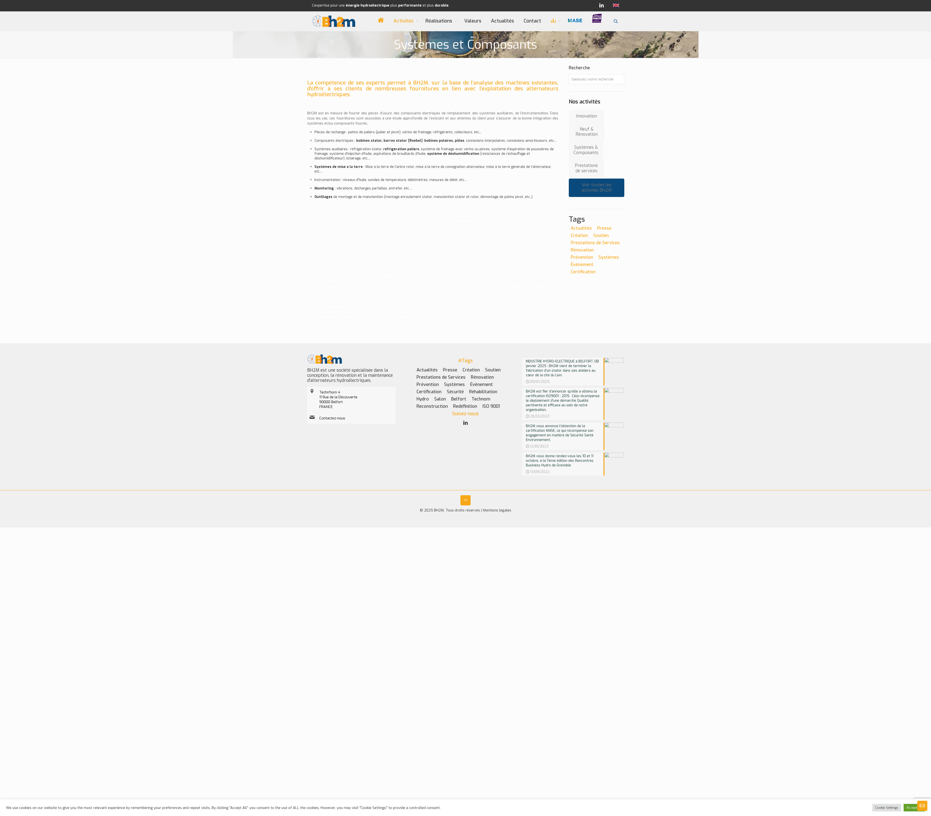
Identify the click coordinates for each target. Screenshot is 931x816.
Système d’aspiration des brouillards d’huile (401, 282)
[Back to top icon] (465, 500)
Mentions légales (497, 510)
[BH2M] (334, 21)
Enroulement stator (401, 226)
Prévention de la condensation (464, 254)
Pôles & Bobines (401, 256)
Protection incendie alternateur (338, 284)
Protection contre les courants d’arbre (527, 254)
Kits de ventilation (339, 256)
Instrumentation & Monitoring (527, 223)
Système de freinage (527, 287)
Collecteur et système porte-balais (338, 223)
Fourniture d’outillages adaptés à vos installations (464, 221)
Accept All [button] (914, 808)
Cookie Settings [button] (886, 808)
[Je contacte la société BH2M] (922, 809)
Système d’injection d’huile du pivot (464, 284)
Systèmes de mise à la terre (401, 314)
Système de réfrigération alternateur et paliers (338, 312)
